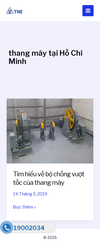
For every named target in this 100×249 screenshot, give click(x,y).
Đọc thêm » (24, 207)
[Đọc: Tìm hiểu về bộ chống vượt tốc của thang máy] (50, 130)
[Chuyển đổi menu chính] (88, 10)
